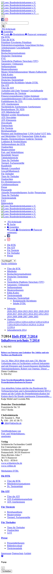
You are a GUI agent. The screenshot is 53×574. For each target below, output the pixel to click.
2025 (15, 311)
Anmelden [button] (8, 31)
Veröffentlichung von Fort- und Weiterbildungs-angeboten (13, 434)
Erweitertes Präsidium (21, 42)
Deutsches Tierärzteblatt (12, 80)
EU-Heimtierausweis (11, 182)
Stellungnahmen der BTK (13, 144)
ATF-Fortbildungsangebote (19, 499)
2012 (41, 314)
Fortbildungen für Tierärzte (13, 93)
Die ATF (5, 85)
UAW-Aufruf (34, 133)
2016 (20, 314)
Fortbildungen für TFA (12, 101)
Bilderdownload (14, 545)
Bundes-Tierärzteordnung (13, 139)
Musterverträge (8, 149)
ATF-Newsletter (8, 117)
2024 (20, 311)
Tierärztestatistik (8, 77)
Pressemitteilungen (15, 543)
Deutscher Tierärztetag (11, 56)
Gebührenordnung (9, 184)
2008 (20, 316)
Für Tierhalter (7, 173)
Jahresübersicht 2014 (16, 330)
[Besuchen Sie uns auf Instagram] (6, 20)
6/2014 (45, 322)
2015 (25, 314)
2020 (41, 311)
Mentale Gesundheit (10, 168)
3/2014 (24, 322)
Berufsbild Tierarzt (10, 155)
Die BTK (5, 37)
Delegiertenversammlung (12, 45)
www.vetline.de (8, 466)
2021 (36, 311)
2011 (46, 314)
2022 (31, 311)
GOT (43, 133)
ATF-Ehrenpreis (8, 120)
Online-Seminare (31, 96)
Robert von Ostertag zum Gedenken (16, 352)
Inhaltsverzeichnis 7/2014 (20, 340)
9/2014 (24, 324)
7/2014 (10, 324)
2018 (9, 314)
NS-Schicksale (8, 29)
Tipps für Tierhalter (10, 160)
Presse (4, 187)
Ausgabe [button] (11, 319)
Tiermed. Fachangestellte (12, 163)
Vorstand (24, 90)
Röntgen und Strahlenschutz (14, 133)
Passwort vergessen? (37, 34)
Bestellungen (23, 114)
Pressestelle (6, 190)
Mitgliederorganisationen (18, 483)
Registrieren (19, 34)
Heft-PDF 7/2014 (24, 336)
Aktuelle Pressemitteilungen (14, 192)
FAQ (19, 136)
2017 (15, 314)
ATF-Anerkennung (10, 104)
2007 (25, 316)
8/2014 (17, 324)
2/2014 (17, 322)
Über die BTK (8, 39)
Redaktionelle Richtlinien (13, 82)
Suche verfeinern (9, 263)
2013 (36, 314)
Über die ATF (7, 88)
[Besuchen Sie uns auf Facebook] (3, 20)
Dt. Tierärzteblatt (15, 486)
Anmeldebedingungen (11, 98)
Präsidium (5, 42)
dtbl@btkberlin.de (12, 423)
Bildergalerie (7, 203)
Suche (12, 224)
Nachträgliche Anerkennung (14, 106)
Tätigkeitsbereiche (9, 157)
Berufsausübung (8, 131)
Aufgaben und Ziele (10, 90)
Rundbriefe (6, 165)
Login (6, 34)
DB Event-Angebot (31, 98)
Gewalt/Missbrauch (10, 171)
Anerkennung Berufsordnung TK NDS (21, 108)
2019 (46, 311)
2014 (31, 314)
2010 (9, 316)
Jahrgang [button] (11, 308)
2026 (9, 311)
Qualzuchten (7, 147)
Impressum (6, 553)
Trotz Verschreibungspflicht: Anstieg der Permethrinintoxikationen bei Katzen (18, 381)
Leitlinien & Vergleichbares (14, 141)
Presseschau (40, 192)
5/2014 (38, 322)
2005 (36, 316)
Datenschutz (7, 125)
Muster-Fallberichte (38, 72)
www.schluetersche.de (11, 463)
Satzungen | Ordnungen (12, 64)
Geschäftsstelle (23, 47)
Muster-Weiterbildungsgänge (14, 72)
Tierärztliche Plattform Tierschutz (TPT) (19, 61)
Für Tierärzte (7, 128)
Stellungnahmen (8, 66)
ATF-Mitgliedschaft (10, 112)
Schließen (6, 571)
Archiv (44, 98)
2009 (15, 316)
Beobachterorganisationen (13, 53)
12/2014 (11, 327)
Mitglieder (6, 50)
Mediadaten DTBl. (10, 471)
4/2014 (31, 322)
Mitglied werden (8, 114)
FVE (3, 58)
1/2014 (10, 322)
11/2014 (40, 324)
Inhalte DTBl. (31, 82)
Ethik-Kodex (7, 74)
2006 (31, 316)
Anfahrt (27, 553)
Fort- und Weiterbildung (12, 152)
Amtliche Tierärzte (34, 139)
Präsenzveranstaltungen (12, 96)
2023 (25, 311)
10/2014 (32, 324)
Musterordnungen (9, 69)
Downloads (6, 123)
